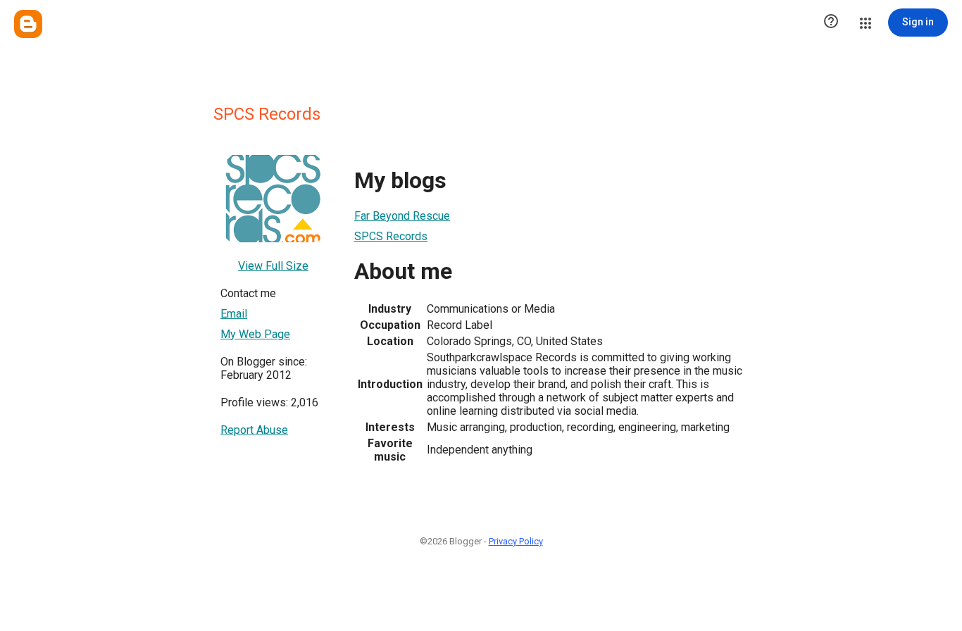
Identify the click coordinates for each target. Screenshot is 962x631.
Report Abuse (254, 430)
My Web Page (255, 334)
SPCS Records (390, 236)
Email (233, 313)
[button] (831, 22)
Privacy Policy (516, 541)
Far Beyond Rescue (402, 216)
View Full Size (273, 266)
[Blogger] (28, 24)
